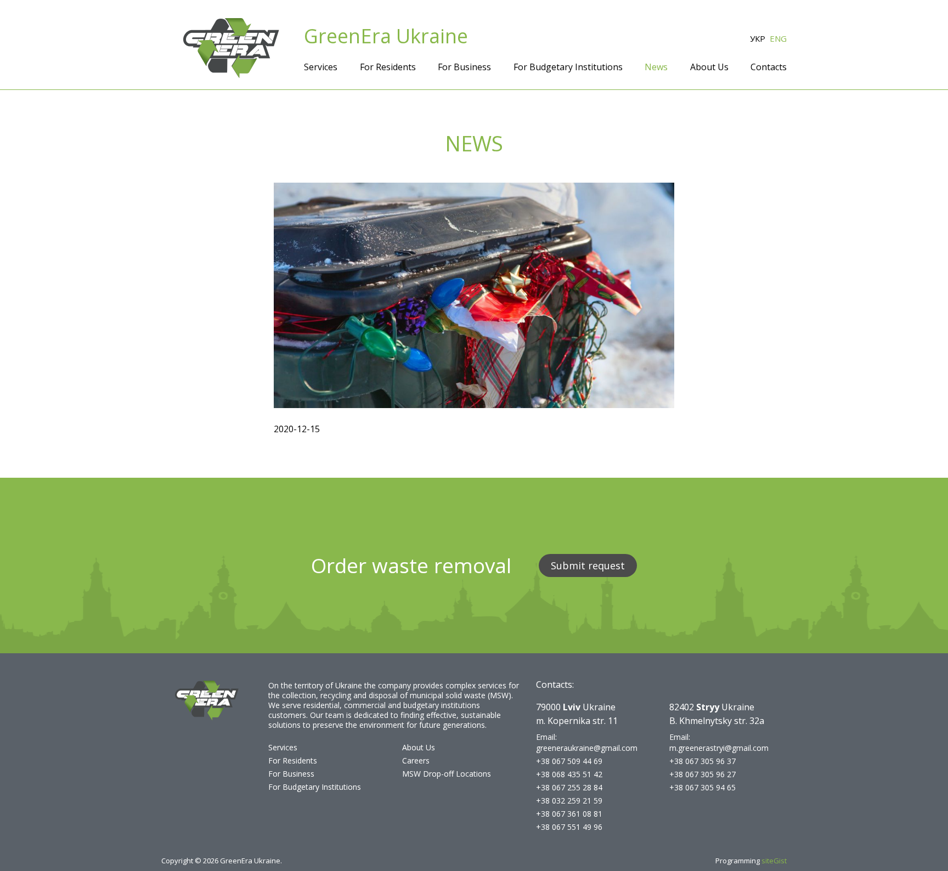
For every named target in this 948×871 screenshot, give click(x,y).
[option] (474, 295)
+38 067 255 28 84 (569, 787)
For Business (464, 67)
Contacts (769, 67)
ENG (778, 38)
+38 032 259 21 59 (569, 800)
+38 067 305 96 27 (702, 774)
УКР (757, 38)
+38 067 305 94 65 (702, 787)
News (656, 67)
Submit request (588, 565)
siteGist (774, 861)
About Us (709, 67)
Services (320, 67)
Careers (416, 760)
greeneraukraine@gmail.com (586, 748)
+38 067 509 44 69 (569, 761)
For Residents (388, 67)
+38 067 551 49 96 (569, 827)
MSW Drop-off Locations (446, 773)
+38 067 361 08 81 (569, 813)
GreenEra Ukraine (386, 36)
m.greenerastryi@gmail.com (719, 748)
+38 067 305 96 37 (702, 761)
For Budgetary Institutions (568, 67)
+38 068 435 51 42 (569, 774)
